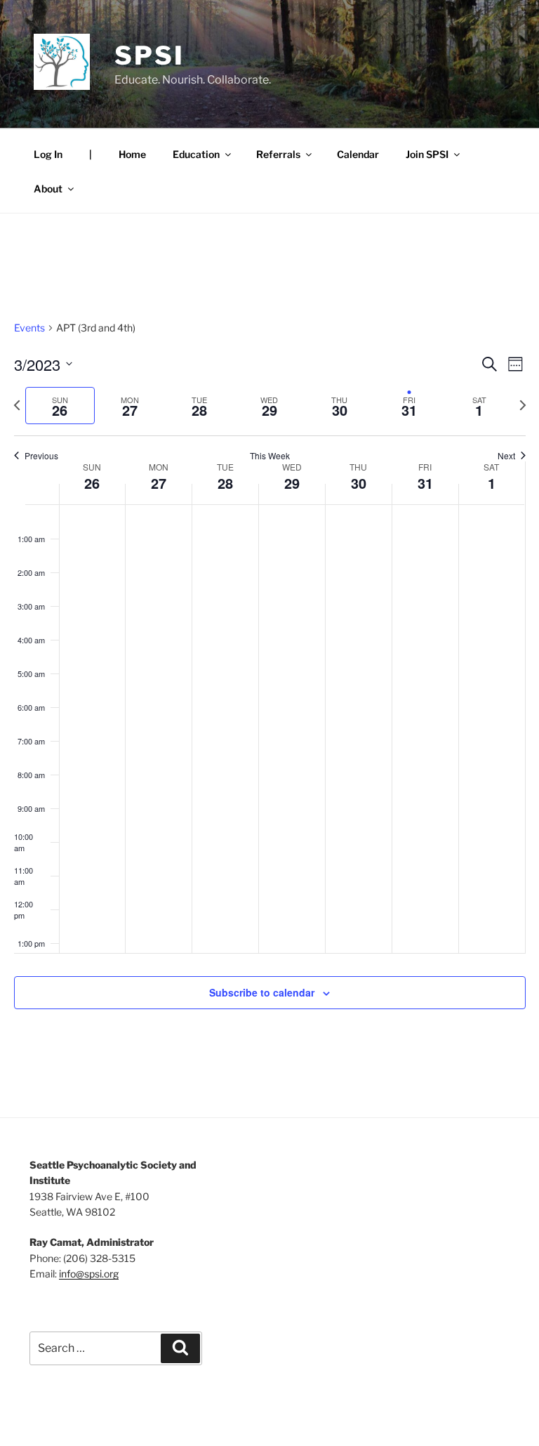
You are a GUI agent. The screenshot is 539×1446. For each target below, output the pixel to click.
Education (196, 154)
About (48, 189)
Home (132, 154)
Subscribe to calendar (261, 992)
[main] (269, 681)
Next (506, 455)
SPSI (149, 55)
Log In (48, 154)
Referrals (278, 154)
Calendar (358, 154)
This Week (270, 455)
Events (29, 328)
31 (425, 483)
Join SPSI (427, 154)
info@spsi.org (89, 1274)
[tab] (60, 405)
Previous (41, 455)
